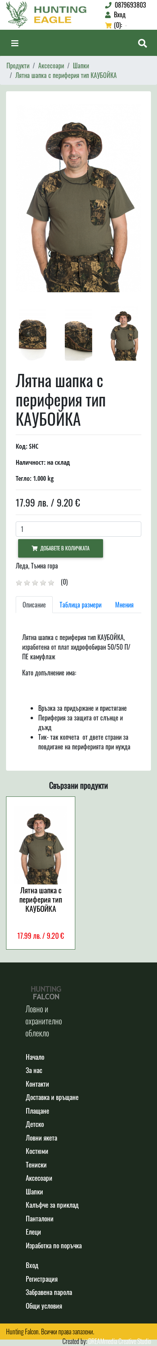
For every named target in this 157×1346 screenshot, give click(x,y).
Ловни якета (41, 1138)
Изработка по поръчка (54, 1245)
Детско (35, 1124)
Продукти (17, 65)
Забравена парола (49, 1292)
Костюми (37, 1151)
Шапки (81, 65)
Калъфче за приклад (52, 1205)
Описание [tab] (34, 604)
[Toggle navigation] (14, 43)
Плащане (37, 1111)
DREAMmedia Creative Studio (119, 1341)
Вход (32, 1265)
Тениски (36, 1164)
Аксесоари (51, 65)
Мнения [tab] (124, 604)
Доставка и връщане (52, 1097)
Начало (35, 1057)
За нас (34, 1070)
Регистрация (42, 1279)
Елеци (33, 1232)
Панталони (40, 1218)
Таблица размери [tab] (80, 604)
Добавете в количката (63, 548)
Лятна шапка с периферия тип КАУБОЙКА (66, 75)
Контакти (37, 1084)
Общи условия (44, 1306)
